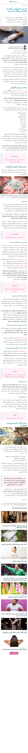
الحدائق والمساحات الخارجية (22, 595)
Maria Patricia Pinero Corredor (16, 48)
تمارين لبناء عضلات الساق (20, 561)
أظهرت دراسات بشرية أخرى (20, 259)
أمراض (26, 576)
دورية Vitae (24, 221)
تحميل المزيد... (14, 653)
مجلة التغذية (16, 362)
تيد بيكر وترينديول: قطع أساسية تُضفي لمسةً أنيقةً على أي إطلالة (15, 526)
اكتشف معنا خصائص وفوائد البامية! (14, 418)
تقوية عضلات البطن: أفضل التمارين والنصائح (15, 632)
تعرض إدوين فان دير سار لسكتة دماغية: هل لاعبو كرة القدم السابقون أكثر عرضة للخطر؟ (15, 579)
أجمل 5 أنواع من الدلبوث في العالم (17, 597)
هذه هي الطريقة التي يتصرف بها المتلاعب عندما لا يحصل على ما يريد (14, 614)
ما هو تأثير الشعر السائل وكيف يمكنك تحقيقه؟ (14, 649)
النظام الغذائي (24, 5)
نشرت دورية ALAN (22, 90)
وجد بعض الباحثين (22, 351)
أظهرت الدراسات (12, 313)
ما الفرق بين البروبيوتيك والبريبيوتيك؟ (15, 237)
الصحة (26, 524)
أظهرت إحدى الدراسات (21, 265)
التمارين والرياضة (24, 559)
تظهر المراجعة (23, 107)
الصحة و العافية (24, 612)
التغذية (26, 542)
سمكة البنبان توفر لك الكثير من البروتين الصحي (14, 544)
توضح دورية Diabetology (20, 337)
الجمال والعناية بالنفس (23, 647)
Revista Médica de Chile (17, 245)
